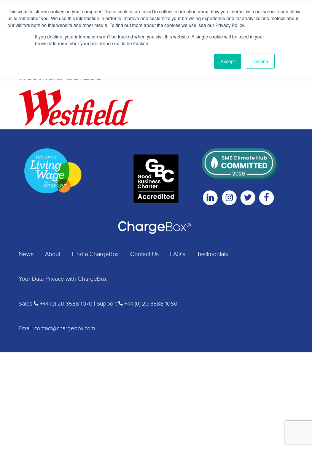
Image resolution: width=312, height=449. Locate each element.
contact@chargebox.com (64, 328)
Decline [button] (260, 61)
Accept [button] (228, 61)
